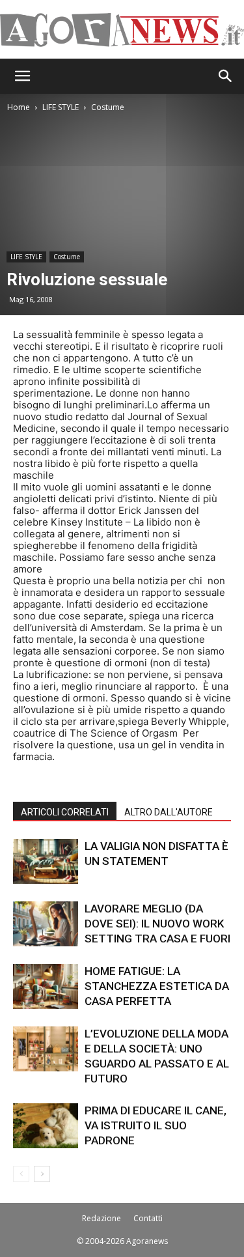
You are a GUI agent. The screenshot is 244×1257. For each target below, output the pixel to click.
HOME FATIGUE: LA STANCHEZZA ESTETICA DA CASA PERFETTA (157, 986)
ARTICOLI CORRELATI (65, 812)
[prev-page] (21, 1174)
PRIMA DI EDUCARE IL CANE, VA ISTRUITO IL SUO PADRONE (155, 1125)
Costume (107, 107)
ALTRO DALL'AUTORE (168, 812)
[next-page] (42, 1174)
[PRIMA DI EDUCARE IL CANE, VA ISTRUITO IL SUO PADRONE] (45, 1125)
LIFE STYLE (60, 107)
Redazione (101, 1218)
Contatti (148, 1218)
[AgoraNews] (122, 30)
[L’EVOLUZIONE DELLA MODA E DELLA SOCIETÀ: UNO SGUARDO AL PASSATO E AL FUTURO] (45, 1048)
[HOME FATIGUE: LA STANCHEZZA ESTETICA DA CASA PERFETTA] (45, 986)
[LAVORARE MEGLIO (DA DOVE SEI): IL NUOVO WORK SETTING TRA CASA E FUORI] (45, 923)
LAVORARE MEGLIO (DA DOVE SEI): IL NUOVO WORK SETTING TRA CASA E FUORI (157, 923)
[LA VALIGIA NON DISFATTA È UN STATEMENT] (45, 861)
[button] (22, 76)
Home (18, 107)
